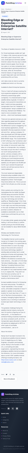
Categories (6, 420)
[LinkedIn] (16, 408)
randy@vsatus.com (7, 362)
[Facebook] (8, 408)
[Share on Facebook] (10, 374)
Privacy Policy (7, 436)
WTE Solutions (9, 448)
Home (4, 417)
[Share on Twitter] (6, 374)
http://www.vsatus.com (8, 360)
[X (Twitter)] (12, 408)
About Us (5, 430)
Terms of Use (6, 438)
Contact (5, 433)
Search (4, 422)
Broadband (4, 16)
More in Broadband (9, 379)
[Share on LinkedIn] (13, 374)
